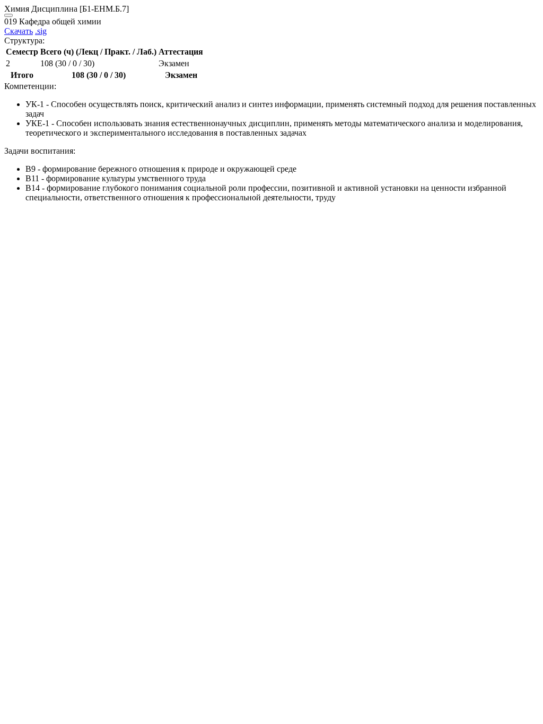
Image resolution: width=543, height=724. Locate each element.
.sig (41, 31)
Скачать (18, 31)
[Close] (8, 15)
